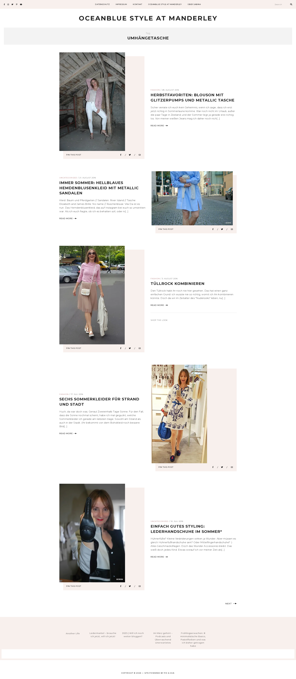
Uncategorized (68, 178)
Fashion (155, 90)
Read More (157, 125)
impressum (121, 4)
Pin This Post (73, 155)
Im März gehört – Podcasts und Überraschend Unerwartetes (163, 638)
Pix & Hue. (169, 673)
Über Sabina (194, 4)
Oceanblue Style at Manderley (165, 4)
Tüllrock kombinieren (178, 283)
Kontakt (137, 4)
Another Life (73, 633)
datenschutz (102, 4)
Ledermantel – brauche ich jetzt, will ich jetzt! (103, 635)
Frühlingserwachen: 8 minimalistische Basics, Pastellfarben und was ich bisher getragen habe (193, 639)
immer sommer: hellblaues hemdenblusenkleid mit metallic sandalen (99, 187)
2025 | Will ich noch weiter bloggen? (133, 635)
